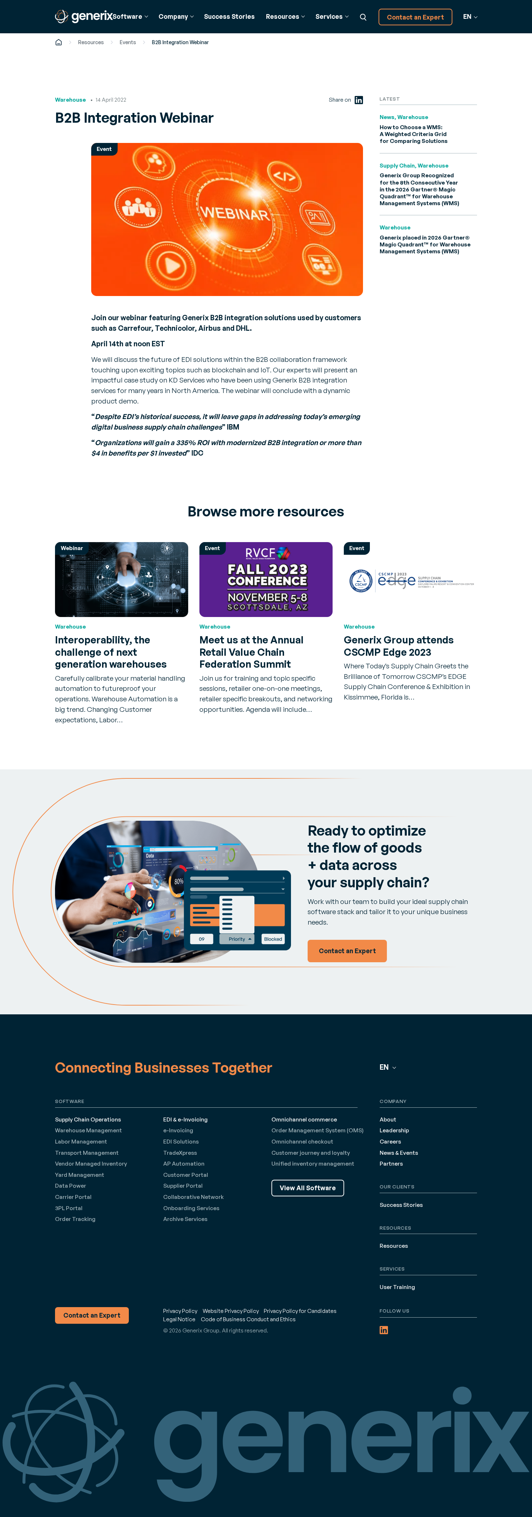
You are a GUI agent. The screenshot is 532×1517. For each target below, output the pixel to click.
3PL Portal (69, 1208)
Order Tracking (75, 1219)
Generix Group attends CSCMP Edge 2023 (399, 646)
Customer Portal (185, 1174)
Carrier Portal (73, 1196)
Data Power (70, 1185)
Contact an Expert (415, 17)
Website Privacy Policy (231, 1310)
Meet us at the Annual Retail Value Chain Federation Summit (251, 652)
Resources (91, 42)
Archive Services (185, 1219)
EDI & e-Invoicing (185, 1119)
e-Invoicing (178, 1130)
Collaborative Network (193, 1196)
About (388, 1119)
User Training (397, 1287)
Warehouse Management (88, 1130)
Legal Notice (179, 1319)
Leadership (394, 1130)
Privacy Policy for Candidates (300, 1310)
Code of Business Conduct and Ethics (248, 1319)
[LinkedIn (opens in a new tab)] (359, 100)
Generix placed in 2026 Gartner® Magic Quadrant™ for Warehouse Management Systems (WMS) (425, 244)
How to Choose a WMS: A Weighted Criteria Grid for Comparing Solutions (414, 134)
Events (128, 42)
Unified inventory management (312, 1163)
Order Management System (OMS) (317, 1130)
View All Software (308, 1188)
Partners (391, 1163)
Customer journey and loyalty (310, 1152)
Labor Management (81, 1141)
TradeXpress (180, 1152)
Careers (390, 1141)
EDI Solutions (181, 1141)
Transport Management (87, 1152)
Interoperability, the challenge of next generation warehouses (111, 652)
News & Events (399, 1152)
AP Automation (183, 1163)
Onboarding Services (191, 1208)
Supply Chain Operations (88, 1119)
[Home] (58, 42)
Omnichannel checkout (302, 1141)
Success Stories (229, 16)
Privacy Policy (180, 1310)
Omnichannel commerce (304, 1119)
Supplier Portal (183, 1185)
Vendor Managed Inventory (91, 1163)
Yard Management (79, 1174)
